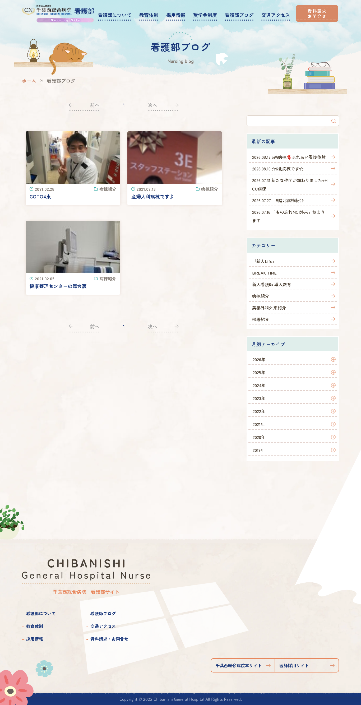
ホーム (29, 80)
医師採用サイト (294, 665)
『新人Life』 (264, 261)
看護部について (41, 613)
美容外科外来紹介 (269, 307)
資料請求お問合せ (317, 13)
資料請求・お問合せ (109, 639)
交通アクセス (103, 626)
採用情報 (34, 639)
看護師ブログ (103, 613)
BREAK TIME (264, 273)
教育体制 (34, 626)
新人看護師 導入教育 (271, 284)
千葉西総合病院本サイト (238, 665)
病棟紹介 (260, 296)
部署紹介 (260, 319)
